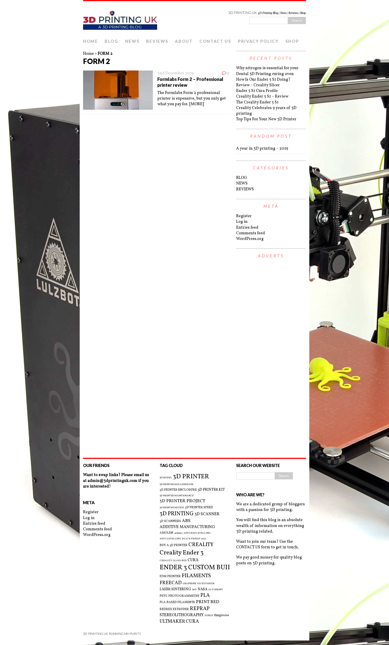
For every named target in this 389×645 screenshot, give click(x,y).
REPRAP (200, 608)
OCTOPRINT (215, 589)
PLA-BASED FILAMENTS (177, 602)
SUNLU (209, 615)
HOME (90, 41)
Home (88, 54)
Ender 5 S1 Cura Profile (257, 91)
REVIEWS (157, 41)
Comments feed (250, 233)
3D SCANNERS (170, 521)
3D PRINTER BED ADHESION (176, 484)
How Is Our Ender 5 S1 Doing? (263, 79)
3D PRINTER (191, 476)
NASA (202, 589)
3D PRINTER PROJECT (182, 501)
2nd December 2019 (175, 73)
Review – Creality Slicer (258, 85)
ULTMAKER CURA (179, 621)
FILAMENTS (196, 575)
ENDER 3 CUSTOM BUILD (198, 567)
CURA (193, 560)
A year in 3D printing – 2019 (262, 148)
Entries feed (247, 227)
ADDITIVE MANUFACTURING (187, 527)
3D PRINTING (177, 514)
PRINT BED (207, 602)
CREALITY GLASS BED (173, 560)
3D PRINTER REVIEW (172, 507)
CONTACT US (215, 41)
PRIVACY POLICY (258, 41)
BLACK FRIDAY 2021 (194, 538)
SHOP (292, 41)
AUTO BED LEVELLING (196, 533)
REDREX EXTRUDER (174, 609)
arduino (178, 533)
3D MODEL (166, 477)
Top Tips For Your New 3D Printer (266, 119)
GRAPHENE (189, 583)
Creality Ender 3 (182, 553)
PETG (163, 596)
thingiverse (221, 615)
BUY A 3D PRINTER (174, 545)
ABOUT (184, 41)
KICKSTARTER (206, 583)
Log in (242, 222)
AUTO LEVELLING (170, 538)
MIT (194, 589)
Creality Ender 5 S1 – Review (262, 96)
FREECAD (171, 583)
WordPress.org (250, 239)
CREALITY (201, 544)
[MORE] (196, 104)
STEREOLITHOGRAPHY (182, 615)
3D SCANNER (206, 514)
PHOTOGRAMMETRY (183, 596)
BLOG (111, 41)
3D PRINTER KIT (211, 489)
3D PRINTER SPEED (199, 507)
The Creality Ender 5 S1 (257, 102)
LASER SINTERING (175, 589)
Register (244, 216)
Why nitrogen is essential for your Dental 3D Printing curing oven (267, 71)
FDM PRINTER (170, 576)
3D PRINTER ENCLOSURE (178, 490)
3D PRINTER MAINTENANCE (177, 495)
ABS (186, 521)
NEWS (132, 41)
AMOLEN (166, 533)
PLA (205, 595)
